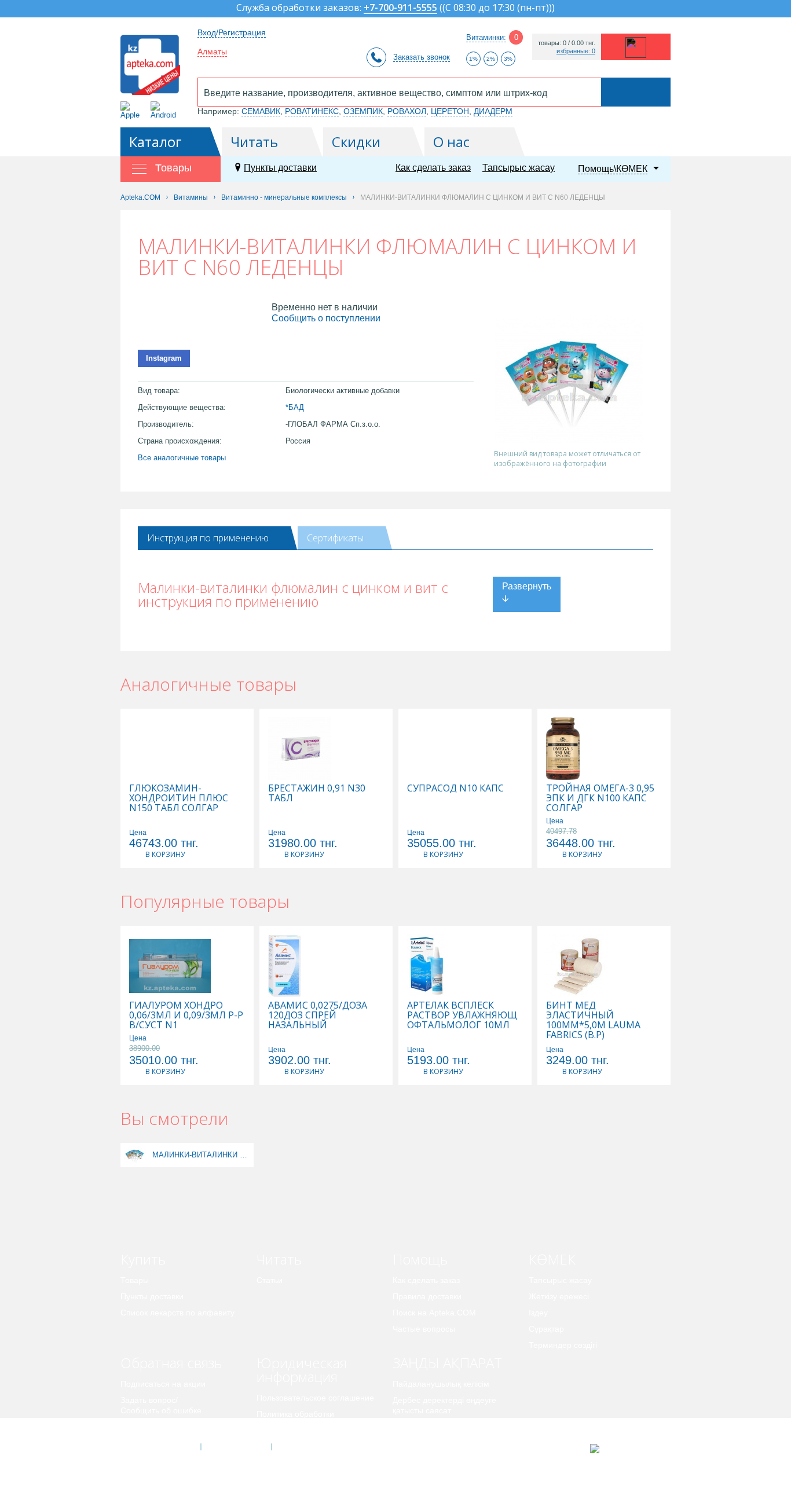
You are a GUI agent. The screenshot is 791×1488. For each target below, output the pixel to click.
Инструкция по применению (208, 538)
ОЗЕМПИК (363, 111)
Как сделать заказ (433, 168)
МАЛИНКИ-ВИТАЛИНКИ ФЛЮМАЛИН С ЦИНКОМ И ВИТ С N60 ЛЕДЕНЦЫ (201, 1154)
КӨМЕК (552, 1259)
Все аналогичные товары (182, 457)
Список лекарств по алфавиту (177, 1312)
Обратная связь (171, 1362)
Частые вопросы (424, 1328)
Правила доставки (427, 1296)
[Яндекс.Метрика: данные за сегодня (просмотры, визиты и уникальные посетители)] (623, 1448)
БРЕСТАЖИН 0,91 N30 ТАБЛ (316, 793)
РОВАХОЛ (406, 111)
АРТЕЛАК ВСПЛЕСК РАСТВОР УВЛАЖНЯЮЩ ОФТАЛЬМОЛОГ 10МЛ (462, 1015)
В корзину (165, 854)
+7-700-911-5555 (400, 8)
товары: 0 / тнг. (566, 43)
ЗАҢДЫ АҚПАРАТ (447, 1362)
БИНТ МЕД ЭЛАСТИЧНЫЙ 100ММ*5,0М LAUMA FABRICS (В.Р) (593, 1020)
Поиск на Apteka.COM (434, 1312)
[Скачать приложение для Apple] (132, 110)
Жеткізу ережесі (559, 1296)
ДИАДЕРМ (493, 111)
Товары (134, 1280)
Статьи (270, 1280)
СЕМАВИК (260, 111)
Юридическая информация (302, 1369)
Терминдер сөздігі (563, 1345)
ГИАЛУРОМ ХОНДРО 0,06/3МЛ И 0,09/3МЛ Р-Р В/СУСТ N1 (186, 1015)
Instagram (164, 358)
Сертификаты (335, 538)
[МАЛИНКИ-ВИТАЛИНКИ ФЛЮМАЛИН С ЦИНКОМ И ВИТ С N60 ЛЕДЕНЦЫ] (135, 1154)
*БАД (294, 407)
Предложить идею (154, 1426)
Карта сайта (307, 1447)
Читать (254, 141)
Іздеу (538, 1312)
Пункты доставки (280, 168)
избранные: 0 (575, 51)
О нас (451, 141)
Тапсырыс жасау (518, 168)
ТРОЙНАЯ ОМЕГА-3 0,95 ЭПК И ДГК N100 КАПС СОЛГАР (600, 798)
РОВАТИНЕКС (312, 111)
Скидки (356, 141)
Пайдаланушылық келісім (441, 1383)
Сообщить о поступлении (326, 318)
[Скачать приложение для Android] (165, 110)
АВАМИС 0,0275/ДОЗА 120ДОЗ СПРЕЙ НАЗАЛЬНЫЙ (317, 1015)
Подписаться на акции (163, 1383)
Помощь (420, 1259)
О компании (235, 1447)
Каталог (155, 141)
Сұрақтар (546, 1328)
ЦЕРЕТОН (450, 111)
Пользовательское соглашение (315, 1397)
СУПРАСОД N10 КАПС (455, 788)
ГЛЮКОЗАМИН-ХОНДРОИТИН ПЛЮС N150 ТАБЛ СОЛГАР (178, 798)
